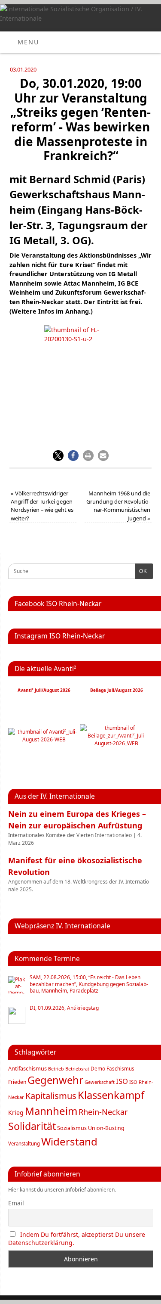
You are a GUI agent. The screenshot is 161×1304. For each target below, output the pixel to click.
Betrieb (56, 1069)
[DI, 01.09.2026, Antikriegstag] (16, 1015)
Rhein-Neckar (103, 1112)
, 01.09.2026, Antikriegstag (64, 1008)
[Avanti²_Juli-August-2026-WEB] (44, 739)
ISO (122, 1081)
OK (141, 571)
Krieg (16, 1112)
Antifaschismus (27, 1068)
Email (16, 1203)
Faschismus (120, 1068)
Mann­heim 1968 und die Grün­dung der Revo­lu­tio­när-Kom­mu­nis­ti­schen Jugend (118, 505)
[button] (58, 455)
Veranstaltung (24, 1143)
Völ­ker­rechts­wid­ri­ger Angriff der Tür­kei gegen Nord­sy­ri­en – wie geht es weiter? (42, 505)
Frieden (17, 1082)
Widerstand (69, 1141)
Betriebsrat (77, 1068)
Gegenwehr (55, 1080)
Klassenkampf (111, 1095)
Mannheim (51, 1111)
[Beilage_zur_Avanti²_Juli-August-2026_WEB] (116, 743)
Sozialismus (72, 1128)
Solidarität (32, 1126)
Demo (98, 1068)
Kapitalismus (50, 1095)
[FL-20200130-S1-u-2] (80, 372)
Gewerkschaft (100, 1082)
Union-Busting (106, 1128)
